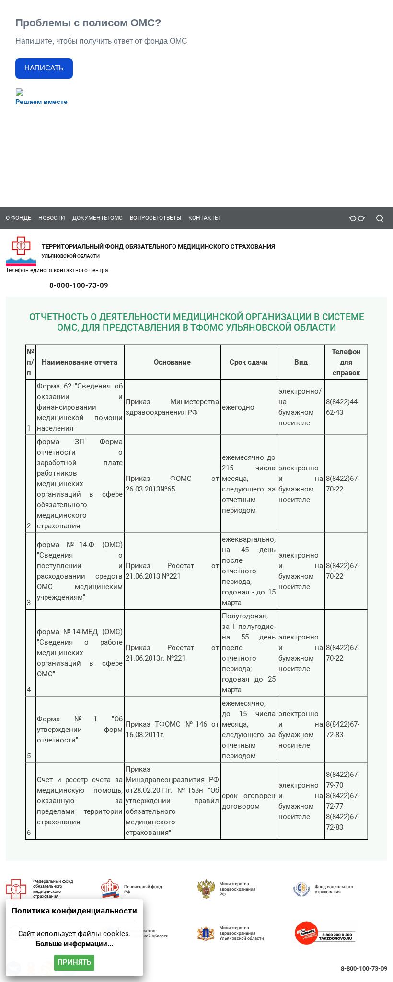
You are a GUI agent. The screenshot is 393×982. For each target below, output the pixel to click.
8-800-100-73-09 (78, 285)
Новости (51, 218)
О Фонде (18, 218)
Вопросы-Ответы (155, 218)
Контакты (204, 218)
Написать (44, 68)
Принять (74, 962)
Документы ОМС (97, 218)
